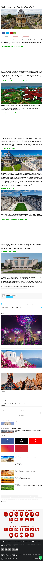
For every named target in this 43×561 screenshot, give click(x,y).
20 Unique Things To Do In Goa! (20, 464)
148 (21, 449)
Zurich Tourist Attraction (14, 495)
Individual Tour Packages (5, 288)
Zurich (12, 497)
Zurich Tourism (21, 495)
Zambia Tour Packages (33, 499)
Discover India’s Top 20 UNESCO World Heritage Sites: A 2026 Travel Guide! (28, 485)
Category (16, 2)
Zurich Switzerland (34, 495)
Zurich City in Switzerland (5, 497)
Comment (3, 405)
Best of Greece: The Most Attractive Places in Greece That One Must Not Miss (15, 370)
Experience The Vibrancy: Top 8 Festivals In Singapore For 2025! (12, 347)
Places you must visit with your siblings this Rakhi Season (25, 471)
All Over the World (25, 36)
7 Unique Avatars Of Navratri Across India (8, 393)
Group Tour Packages (23, 286)
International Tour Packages (15, 288)
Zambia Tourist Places (15, 499)
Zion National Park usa (30, 497)
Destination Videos (33, 2)
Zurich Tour (28, 495)
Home (33, 558)
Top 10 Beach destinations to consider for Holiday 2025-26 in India (27, 457)
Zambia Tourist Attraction (24, 499)
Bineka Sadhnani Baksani (7, 31)
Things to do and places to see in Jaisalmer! (22, 478)
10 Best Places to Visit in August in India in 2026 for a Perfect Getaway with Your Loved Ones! (27, 423)
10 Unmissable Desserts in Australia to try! (11, 307)
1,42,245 (7, 442)
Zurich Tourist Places (4, 495)
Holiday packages (31, 286)
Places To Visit (15, 36)
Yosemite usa (3, 501)
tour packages (23, 288)
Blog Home (11, 2)
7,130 (35, 442)
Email (22, 410)
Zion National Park (38, 497)
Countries (26, 2)
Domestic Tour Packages (8, 286)
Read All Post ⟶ (9, 297)
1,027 (21, 441)
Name (2, 410)
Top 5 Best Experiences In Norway (33, 304)
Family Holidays (16, 286)
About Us (36, 558)
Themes (21, 2)
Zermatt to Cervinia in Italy (5, 499)
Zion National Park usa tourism (20, 497)
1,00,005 (7, 449)
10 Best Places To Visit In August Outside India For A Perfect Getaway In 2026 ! (28, 431)
